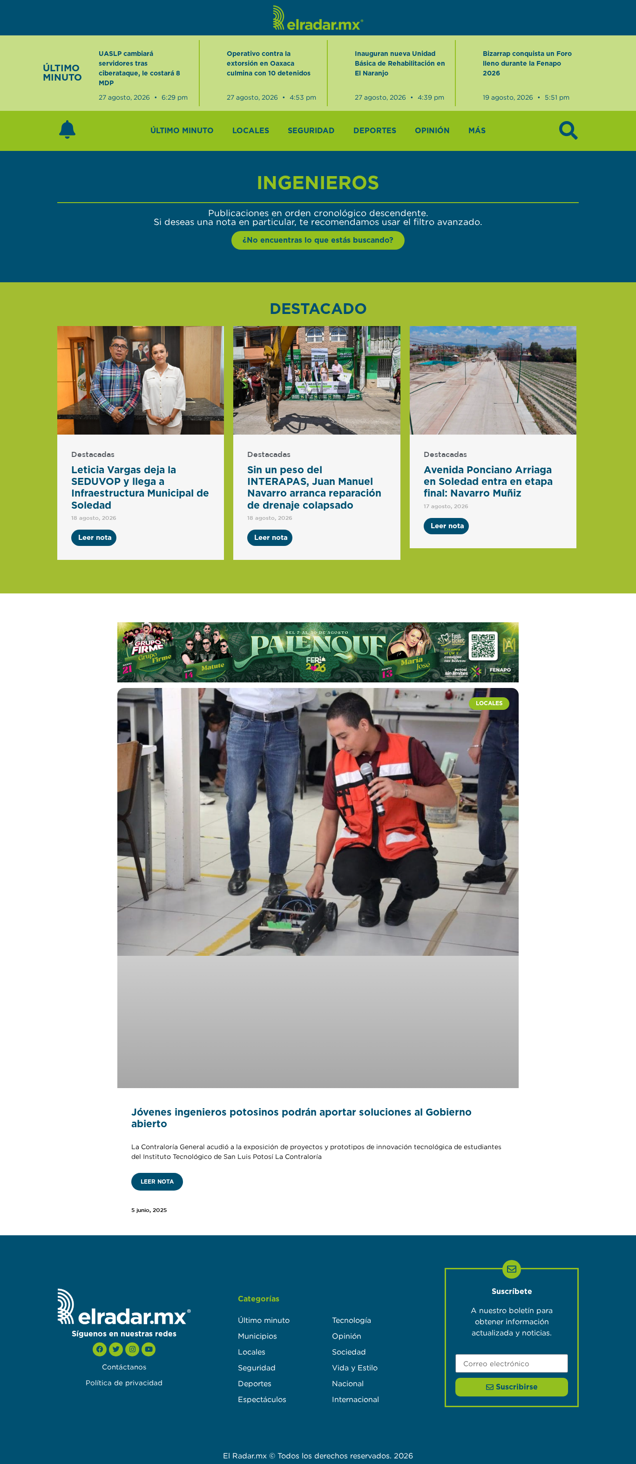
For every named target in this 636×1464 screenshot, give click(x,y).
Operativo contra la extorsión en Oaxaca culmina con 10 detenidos (269, 64)
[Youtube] (149, 1349)
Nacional (348, 1383)
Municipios (257, 1336)
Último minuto (182, 131)
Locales (250, 131)
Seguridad (311, 131)
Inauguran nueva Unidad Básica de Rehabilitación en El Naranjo (400, 64)
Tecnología (351, 1320)
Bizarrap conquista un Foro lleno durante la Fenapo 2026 (527, 64)
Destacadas (93, 454)
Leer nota (157, 1182)
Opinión (432, 131)
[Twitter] (116, 1349)
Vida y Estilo (355, 1367)
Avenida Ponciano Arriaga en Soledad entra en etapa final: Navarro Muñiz (488, 481)
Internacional (355, 1399)
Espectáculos (262, 1399)
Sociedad (349, 1352)
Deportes (374, 131)
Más (477, 131)
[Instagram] (132, 1349)
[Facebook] (100, 1349)
